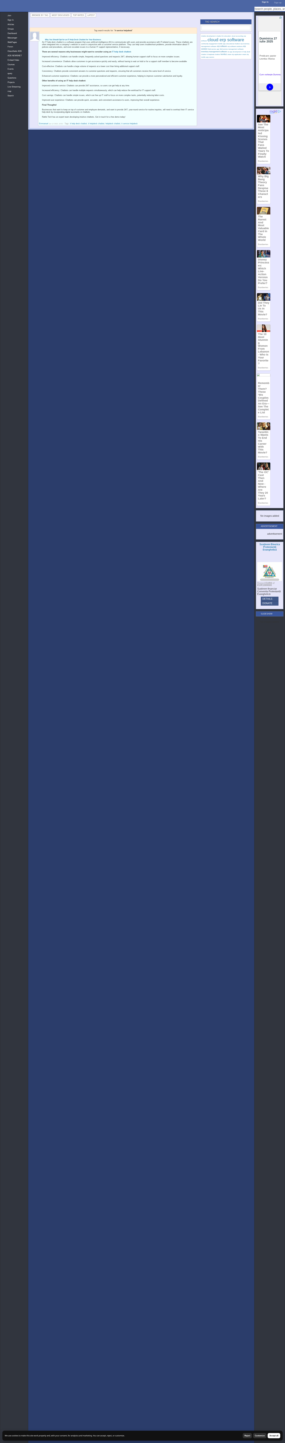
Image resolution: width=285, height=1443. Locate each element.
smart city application (235, 54)
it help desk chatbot (78, 123)
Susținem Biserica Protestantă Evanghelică (269, 547)
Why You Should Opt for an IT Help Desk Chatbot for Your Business (73, 40)
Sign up (277, 2)
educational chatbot (233, 44)
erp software (222, 46)
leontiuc (224, 54)
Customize (260, 1436)
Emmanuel (43, 123)
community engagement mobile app (213, 44)
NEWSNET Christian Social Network (3, 3)
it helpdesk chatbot (96, 123)
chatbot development (208, 36)
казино (211, 57)
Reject (247, 1436)
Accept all (273, 1436)
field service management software (232, 49)
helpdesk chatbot (113, 123)
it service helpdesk (129, 123)
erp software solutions (235, 46)
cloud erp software (226, 39)
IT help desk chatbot (121, 52)
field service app (213, 49)
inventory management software (214, 52)
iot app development (235, 52)
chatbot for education (223, 36)
